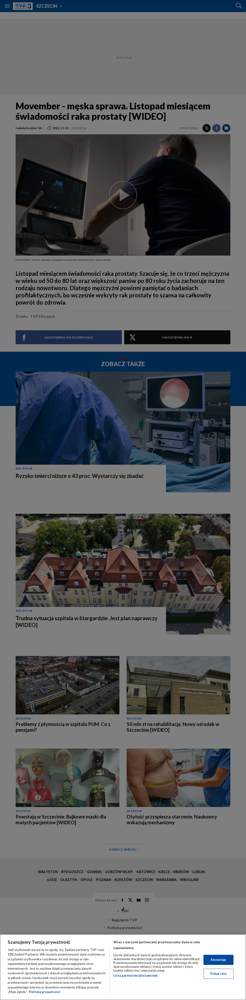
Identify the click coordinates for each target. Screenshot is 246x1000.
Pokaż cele (218, 973)
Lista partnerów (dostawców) (135, 975)
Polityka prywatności (44, 992)
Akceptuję (218, 960)
